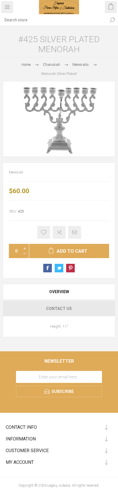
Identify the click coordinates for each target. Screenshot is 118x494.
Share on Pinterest (70, 268)
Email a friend (74, 232)
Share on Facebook (47, 268)
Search (112, 20)
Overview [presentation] (59, 291)
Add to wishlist (43, 232)
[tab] (59, 291)
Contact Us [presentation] (59, 308)
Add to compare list (59, 232)
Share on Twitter (59, 268)
